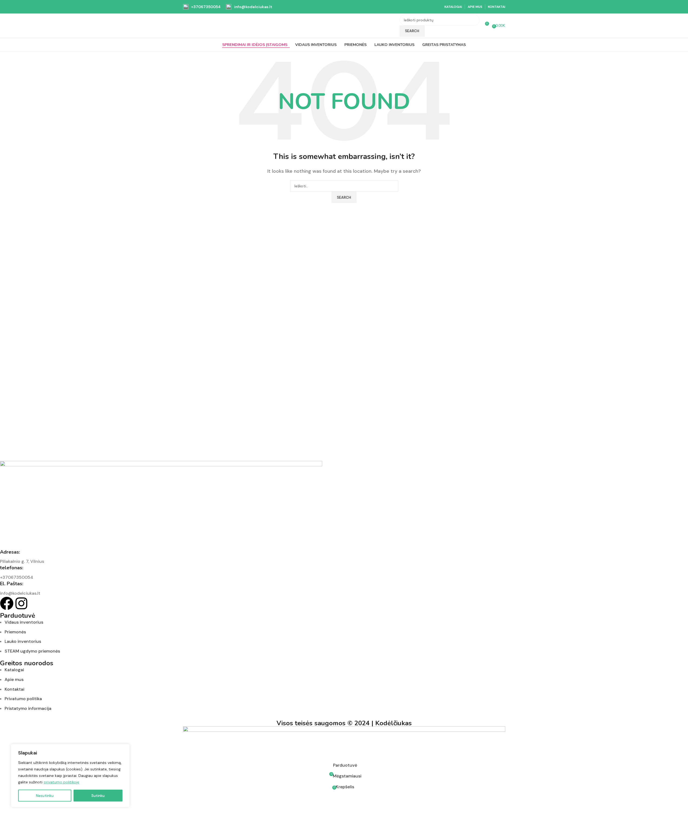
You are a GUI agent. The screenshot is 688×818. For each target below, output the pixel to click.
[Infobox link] (202, 6)
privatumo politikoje (61, 782)
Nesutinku (45, 795)
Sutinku (98, 795)
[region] (70, 775)
